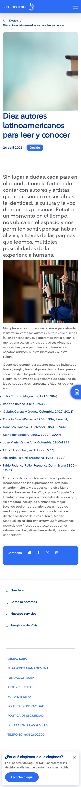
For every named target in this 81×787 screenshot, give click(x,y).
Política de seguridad (25, 715)
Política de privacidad (25, 706)
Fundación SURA (20, 677)
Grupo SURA (17, 658)
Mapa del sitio (19, 696)
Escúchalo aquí (22, 777)
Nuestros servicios (23, 613)
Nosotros (17, 590)
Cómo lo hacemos (24, 602)
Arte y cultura (19, 687)
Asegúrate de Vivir (24, 625)
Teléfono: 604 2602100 (26, 734)
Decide (13, 20)
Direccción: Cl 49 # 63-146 (28, 725)
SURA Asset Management (27, 668)
